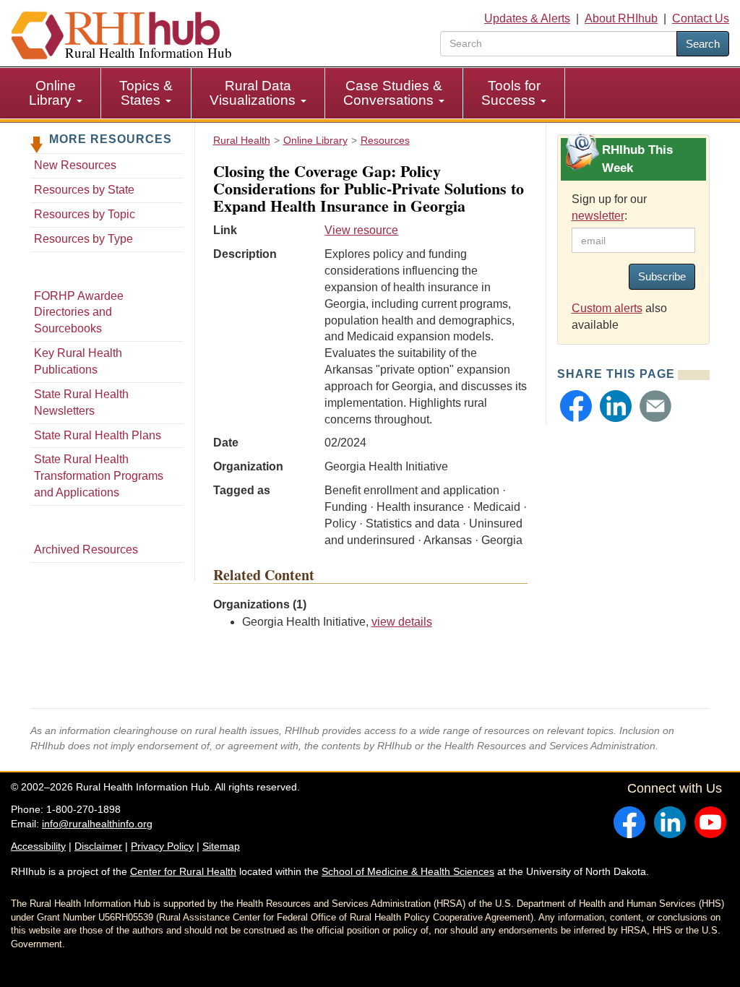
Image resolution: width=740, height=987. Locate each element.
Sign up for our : (609, 207)
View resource (361, 230)
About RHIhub (621, 18)
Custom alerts (607, 308)
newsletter (598, 216)
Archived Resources (86, 549)
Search (703, 44)
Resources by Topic (84, 214)
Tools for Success (511, 93)
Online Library (52, 93)
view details (401, 622)
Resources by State (84, 190)
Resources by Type (83, 239)
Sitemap (221, 846)
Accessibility (38, 846)
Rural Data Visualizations (254, 93)
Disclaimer (98, 846)
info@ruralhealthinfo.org (97, 823)
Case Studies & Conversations (392, 93)
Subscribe (662, 276)
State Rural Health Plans (97, 435)
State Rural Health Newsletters (81, 402)
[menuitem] (56, 93)
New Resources (75, 165)
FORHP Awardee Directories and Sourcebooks (79, 312)
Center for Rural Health (183, 871)
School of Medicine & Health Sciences (408, 871)
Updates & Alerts (527, 18)
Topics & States (146, 93)
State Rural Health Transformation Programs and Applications (98, 476)
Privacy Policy (162, 846)
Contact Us (700, 18)
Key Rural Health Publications (78, 361)
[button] (576, 406)
